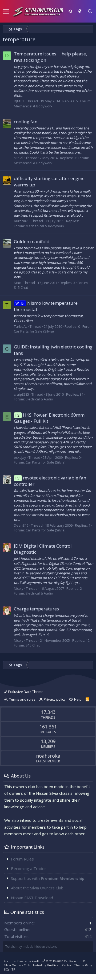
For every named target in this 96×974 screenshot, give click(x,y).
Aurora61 (21, 221)
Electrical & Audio (39, 399)
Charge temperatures (36, 609)
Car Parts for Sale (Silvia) (34, 331)
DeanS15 (21, 525)
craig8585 (21, 394)
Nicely (18, 588)
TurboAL (20, 326)
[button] (6, 11)
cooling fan (25, 122)
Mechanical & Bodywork (33, 106)
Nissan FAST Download (32, 897)
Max (17, 282)
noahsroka (48, 756)
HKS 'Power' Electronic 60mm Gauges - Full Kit (49, 418)
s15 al (18, 157)
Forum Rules (22, 859)
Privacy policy (55, 699)
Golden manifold (32, 241)
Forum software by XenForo (43, 961)
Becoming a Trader (28, 868)
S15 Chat (21, 287)
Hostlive (52, 965)
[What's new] (80, 11)
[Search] (90, 11)
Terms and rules (22, 699)
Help (78, 699)
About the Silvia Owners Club (37, 887)
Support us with (48, 878)
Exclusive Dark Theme (25, 691)
